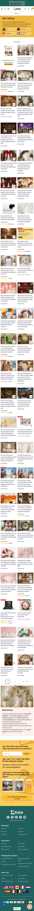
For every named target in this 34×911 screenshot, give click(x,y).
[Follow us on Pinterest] (20, 817)
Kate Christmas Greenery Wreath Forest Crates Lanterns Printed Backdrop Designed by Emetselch (25, 536)
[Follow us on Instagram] (12, 817)
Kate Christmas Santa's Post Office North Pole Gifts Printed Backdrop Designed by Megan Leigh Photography (25, 298)
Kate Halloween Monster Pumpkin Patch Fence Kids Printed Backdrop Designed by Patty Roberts (25, 138)
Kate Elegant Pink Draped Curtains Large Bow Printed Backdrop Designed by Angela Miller (25, 563)
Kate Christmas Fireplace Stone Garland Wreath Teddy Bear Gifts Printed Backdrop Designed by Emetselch (24, 588)
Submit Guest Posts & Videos (25, 863)
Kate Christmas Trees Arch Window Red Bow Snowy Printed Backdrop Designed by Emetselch (8, 271)
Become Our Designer (23, 866)
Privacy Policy (21, 846)
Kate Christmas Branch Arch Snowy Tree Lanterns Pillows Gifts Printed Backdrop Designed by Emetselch (24, 86)
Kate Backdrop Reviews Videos (24, 859)
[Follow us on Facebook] (8, 817)
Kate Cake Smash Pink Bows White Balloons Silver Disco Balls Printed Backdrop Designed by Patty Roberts (8, 642)
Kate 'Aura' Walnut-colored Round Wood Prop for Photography (24, 614)
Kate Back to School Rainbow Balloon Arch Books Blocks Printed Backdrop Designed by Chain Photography (25, 323)
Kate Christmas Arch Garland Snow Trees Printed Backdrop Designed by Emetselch (8, 85)
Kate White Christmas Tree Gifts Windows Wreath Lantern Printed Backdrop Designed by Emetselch (25, 458)
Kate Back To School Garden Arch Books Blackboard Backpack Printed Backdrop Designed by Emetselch (8, 349)
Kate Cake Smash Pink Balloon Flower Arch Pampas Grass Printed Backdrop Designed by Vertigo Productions (8, 588)
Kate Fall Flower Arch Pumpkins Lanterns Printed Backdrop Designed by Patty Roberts (8, 111)
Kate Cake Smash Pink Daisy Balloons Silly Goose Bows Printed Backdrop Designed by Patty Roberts (8, 298)
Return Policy (21, 843)
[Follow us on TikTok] (16, 817)
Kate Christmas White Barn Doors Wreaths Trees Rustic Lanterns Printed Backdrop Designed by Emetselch (24, 508)
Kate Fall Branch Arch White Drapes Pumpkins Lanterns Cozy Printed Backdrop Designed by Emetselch (24, 193)
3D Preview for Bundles (7, 875)
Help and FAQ (21, 831)
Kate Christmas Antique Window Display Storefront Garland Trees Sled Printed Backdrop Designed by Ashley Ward (8, 404)
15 (22, 681)
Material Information (6, 846)
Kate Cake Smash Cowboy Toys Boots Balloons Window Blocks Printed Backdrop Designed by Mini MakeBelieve (25, 483)
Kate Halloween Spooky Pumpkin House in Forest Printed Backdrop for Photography (7, 670)
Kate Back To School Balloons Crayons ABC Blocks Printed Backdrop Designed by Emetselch (8, 323)
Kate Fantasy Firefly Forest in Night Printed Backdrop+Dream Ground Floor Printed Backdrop (8, 615)
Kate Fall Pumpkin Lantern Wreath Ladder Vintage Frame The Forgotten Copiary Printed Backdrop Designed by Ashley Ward (25, 112)
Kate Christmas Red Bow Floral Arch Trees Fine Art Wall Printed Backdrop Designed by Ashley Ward (9, 166)
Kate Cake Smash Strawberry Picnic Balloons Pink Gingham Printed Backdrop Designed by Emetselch (8, 563)
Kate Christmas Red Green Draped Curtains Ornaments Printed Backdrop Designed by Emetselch (8, 193)
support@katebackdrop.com (17, 820)
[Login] (28, 9)
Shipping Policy (5, 849)
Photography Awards (6, 858)
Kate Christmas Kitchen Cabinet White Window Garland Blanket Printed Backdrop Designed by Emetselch (9, 458)
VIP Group (4, 831)
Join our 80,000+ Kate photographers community (17, 797)
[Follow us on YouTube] (24, 817)
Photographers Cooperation (8, 864)
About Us (3, 843)
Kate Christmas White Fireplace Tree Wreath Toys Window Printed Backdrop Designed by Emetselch (7, 376)
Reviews (3, 878)
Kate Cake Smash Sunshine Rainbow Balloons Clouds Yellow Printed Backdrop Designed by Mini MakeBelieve (8, 432)
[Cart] (32, 9)
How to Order (21, 878)
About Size (20, 828)
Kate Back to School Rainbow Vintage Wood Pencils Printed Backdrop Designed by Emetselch (25, 670)
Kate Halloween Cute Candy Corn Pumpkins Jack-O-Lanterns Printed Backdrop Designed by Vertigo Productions (8, 509)
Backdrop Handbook (23, 881)
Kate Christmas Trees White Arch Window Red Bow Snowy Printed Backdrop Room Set (25, 431)
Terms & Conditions (23, 849)
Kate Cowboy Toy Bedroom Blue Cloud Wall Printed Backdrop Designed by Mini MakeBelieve (8, 483)
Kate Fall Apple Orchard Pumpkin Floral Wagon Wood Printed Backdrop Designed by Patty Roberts (8, 244)
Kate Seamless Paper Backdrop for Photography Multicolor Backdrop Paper (7, 217)
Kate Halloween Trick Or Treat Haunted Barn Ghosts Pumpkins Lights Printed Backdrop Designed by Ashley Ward (8, 139)
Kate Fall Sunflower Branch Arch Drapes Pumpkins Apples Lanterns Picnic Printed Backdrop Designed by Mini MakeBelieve (25, 377)
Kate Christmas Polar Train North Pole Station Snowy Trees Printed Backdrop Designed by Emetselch (24, 403)
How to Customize (22, 875)
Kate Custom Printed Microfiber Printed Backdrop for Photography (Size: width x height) (25, 244)
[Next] (27, 682)
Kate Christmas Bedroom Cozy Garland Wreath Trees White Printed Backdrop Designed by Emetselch (8, 536)
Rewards (3, 861)
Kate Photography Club (7, 881)
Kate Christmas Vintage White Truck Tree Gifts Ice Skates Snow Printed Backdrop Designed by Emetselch (25, 60)
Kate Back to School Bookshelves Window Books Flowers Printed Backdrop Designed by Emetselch (24, 349)
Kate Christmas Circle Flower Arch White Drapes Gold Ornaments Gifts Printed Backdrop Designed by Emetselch (24, 167)
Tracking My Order (22, 834)
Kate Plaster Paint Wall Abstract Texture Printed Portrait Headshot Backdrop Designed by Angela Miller (24, 218)
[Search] (5, 9)
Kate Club (3, 834)
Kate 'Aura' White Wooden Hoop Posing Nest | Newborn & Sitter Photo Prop (25, 270)
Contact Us (4, 828)
